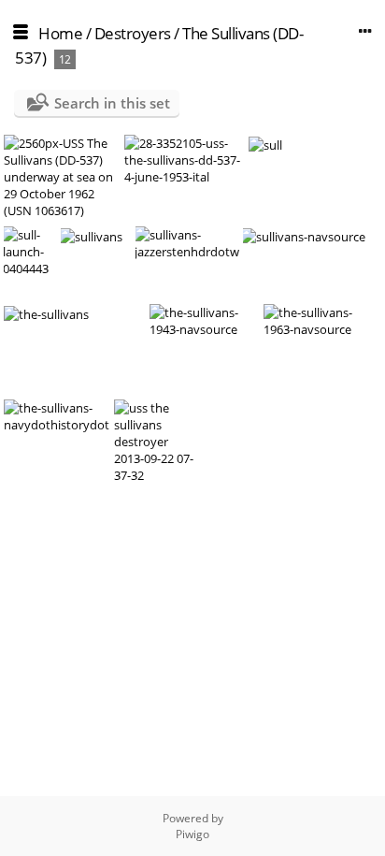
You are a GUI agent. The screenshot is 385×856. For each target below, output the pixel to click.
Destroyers (132, 33)
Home (60, 33)
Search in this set (112, 103)
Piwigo (192, 834)
